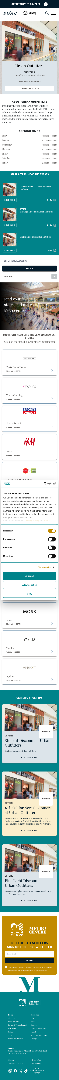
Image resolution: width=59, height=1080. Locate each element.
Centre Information (15, 1039)
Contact (33, 1025)
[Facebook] (8, 13)
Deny (29, 594)
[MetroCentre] (29, 13)
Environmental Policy (39, 1029)
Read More (9, 200)
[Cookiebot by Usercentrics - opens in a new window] (44, 484)
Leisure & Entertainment (17, 1025)
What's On (12, 1029)
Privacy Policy (32, 520)
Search (29, 268)
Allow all (29, 576)
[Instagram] (4, 13)
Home (10, 1015)
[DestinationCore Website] (37, 1071)
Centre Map (35, 1015)
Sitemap (11, 1060)
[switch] (52, 539)
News (32, 1022)
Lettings (33, 1039)
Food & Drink (13, 1022)
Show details (44, 567)
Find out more (29, 758)
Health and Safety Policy (39, 1035)
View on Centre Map (29, 89)
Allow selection (29, 585)
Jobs (32, 1018)
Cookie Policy (36, 1064)
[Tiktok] (15, 13)
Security (34, 1032)
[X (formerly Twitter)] (11, 13)
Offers (10, 1032)
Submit (29, 960)
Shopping (11, 1018)
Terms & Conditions (15, 1064)
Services (11, 1035)
